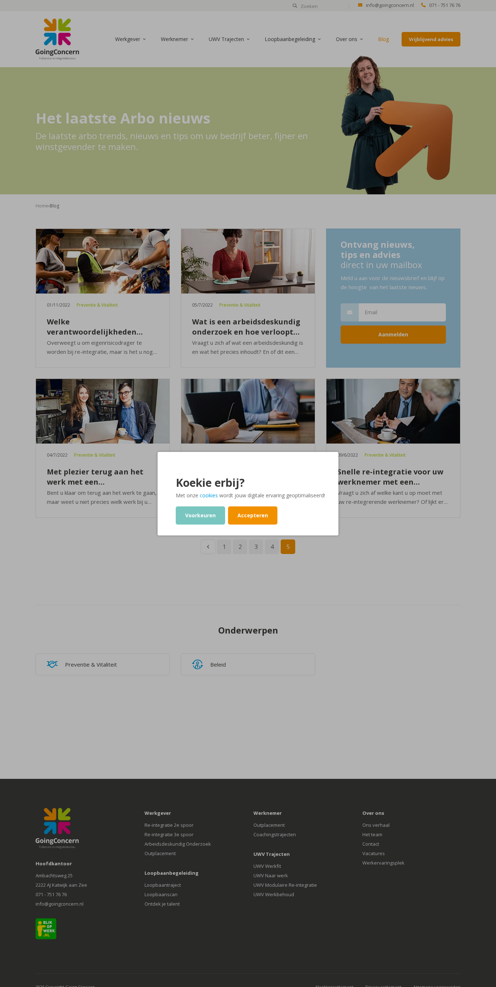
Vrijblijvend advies (431, 39)
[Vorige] (208, 546)
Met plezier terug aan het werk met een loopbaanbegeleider (95, 477)
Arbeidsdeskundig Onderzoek (178, 844)
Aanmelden (393, 334)
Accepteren (252, 515)
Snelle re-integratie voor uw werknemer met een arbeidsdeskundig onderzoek (392, 477)
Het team (372, 834)
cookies (209, 495)
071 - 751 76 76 (444, 5)
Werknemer (174, 39)
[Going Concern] (57, 38)
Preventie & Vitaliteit (97, 305)
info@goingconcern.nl (390, 5)
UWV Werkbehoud (273, 894)
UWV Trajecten (226, 39)
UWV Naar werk (270, 875)
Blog (383, 39)
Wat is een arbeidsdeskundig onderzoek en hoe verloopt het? (246, 327)
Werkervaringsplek (383, 862)
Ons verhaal (376, 825)
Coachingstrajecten (274, 834)
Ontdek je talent (162, 904)
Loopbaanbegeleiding (290, 39)
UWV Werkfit (267, 866)
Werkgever (127, 39)
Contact (370, 844)
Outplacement (160, 853)
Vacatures (373, 853)
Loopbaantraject (163, 885)
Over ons (346, 39)
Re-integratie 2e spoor (169, 825)
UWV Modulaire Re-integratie (285, 885)
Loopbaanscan (161, 894)
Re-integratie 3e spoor (169, 834)
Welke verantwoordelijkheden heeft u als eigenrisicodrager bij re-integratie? (101, 327)
